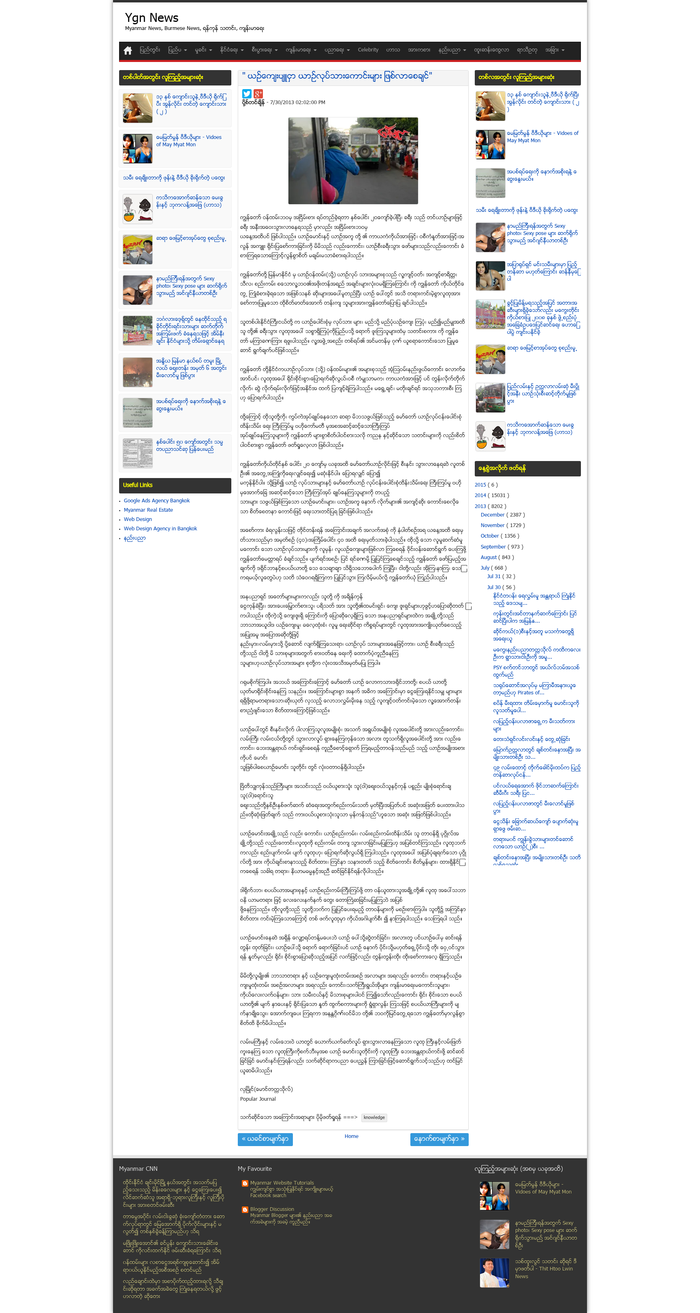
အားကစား (419, 50)
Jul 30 (494, 587)
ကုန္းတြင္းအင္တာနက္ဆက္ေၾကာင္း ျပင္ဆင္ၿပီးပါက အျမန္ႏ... (535, 618)
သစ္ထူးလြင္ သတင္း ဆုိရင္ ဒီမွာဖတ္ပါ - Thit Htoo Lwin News (546, 1269)
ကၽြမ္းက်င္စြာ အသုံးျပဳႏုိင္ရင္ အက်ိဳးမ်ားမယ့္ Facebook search (291, 1193)
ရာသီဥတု (527, 50)
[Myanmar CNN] (128, 50)
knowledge (374, 1118)
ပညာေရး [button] (335, 50)
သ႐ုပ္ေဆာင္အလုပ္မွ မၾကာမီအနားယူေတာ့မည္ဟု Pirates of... (534, 689)
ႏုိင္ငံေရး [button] (230, 50)
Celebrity (368, 50)
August (489, 557)
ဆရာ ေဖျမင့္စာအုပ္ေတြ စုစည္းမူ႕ (191, 238)
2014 (481, 496)
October (491, 536)
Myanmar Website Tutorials (282, 1183)
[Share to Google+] (258, 93)
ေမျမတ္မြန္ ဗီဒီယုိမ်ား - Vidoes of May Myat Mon (189, 141)
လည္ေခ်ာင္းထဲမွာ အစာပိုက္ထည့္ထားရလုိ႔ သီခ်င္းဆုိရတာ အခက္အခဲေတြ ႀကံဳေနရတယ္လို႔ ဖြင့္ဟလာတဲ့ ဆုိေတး (173, 1289)
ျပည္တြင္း (150, 50)
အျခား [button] (553, 50)
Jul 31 (494, 577)
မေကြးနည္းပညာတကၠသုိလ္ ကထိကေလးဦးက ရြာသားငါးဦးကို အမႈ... (537, 654)
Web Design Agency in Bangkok (160, 529)
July (486, 568)
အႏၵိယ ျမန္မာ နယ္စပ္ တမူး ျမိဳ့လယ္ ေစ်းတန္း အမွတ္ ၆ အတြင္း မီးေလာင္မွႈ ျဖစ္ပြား (191, 369)
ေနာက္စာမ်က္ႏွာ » (439, 1139)
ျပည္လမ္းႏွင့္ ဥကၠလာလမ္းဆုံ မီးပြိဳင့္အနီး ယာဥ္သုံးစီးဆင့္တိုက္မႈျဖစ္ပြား (543, 394)
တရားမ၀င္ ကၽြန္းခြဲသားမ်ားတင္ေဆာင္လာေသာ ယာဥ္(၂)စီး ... (533, 843)
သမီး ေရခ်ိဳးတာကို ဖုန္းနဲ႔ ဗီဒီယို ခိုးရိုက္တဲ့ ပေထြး (174, 178)
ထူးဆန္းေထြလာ (491, 50)
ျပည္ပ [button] (176, 50)
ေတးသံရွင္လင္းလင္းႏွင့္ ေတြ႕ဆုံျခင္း (531, 739)
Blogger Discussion (272, 1209)
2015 (481, 485)
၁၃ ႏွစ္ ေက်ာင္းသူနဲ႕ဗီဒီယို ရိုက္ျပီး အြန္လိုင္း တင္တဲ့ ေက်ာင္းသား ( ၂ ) (191, 104)
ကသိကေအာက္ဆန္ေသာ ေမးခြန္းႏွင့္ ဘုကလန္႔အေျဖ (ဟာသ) (189, 201)
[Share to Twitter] (247, 93)
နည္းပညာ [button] (450, 50)
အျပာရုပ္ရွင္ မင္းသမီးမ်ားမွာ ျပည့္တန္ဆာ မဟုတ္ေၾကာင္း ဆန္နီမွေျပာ (542, 272)
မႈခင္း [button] (201, 50)
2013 (481, 506)
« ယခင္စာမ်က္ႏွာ (265, 1139)
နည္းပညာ (135, 538)
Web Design (138, 519)
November (493, 525)
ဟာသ (393, 50)
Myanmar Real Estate (148, 510)
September (494, 547)
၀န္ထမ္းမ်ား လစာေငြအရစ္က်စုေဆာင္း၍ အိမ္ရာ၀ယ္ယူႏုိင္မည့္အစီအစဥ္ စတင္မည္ (171, 1266)
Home (352, 1136)
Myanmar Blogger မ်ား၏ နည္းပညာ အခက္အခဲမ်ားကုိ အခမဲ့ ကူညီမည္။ (291, 1219)
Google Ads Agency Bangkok (157, 501)
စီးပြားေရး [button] (263, 50)
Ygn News (151, 19)
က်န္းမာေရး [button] (299, 50)
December (493, 515)
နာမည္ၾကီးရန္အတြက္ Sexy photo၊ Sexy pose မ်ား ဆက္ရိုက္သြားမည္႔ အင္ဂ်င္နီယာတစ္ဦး (191, 286)
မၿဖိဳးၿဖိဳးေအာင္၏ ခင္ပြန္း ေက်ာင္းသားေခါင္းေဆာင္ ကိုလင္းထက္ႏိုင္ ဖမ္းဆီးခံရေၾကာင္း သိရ (172, 1247)
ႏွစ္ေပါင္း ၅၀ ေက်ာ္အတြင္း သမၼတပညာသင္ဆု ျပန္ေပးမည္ (189, 446)
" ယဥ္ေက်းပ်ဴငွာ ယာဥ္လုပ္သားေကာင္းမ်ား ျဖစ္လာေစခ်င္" (337, 77)
